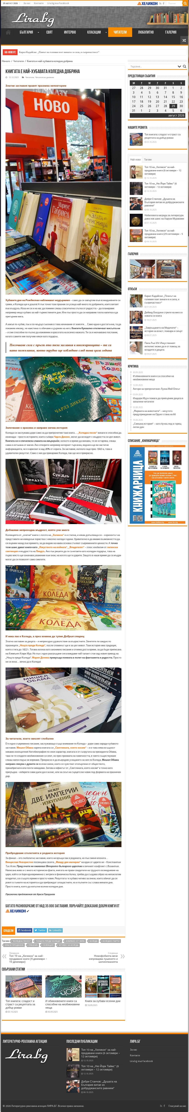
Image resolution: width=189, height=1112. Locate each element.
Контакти (39, 3)
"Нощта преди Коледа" (48, 941)
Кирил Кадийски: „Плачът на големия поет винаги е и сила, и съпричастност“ (162, 299)
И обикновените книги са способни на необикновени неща (62, 1004)
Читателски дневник (44, 77)
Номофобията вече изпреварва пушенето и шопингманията (103, 957)
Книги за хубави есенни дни (102, 1001)
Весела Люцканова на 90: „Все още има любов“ (43, 52)
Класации (94, 32)
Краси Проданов (14, 945)
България (26, 32)
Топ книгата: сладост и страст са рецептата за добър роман (20, 1004)
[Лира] (33, 15)
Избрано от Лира (75, 941)
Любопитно (146, 32)
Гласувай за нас (177, 1106)
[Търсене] (185, 3)
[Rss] (160, 3)
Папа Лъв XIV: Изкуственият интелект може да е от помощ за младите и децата (162, 346)
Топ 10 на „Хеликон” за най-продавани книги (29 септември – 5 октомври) (164, 234)
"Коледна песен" (21, 941)
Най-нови (135, 159)
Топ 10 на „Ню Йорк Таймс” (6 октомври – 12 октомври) (100, 1068)
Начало (8, 32)
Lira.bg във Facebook (58, 3)
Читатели (120, 32)
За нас (26, 3)
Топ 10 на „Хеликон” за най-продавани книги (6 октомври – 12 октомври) (163, 170)
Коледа (93, 941)
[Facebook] (163, 3)
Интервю (70, 32)
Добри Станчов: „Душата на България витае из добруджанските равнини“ (164, 202)
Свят (49, 32)
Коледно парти (111, 941)
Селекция (48, 945)
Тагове (148, 159)
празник (33, 945)
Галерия (170, 32)
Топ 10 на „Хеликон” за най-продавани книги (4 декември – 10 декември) (28, 957)
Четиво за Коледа (68, 945)
